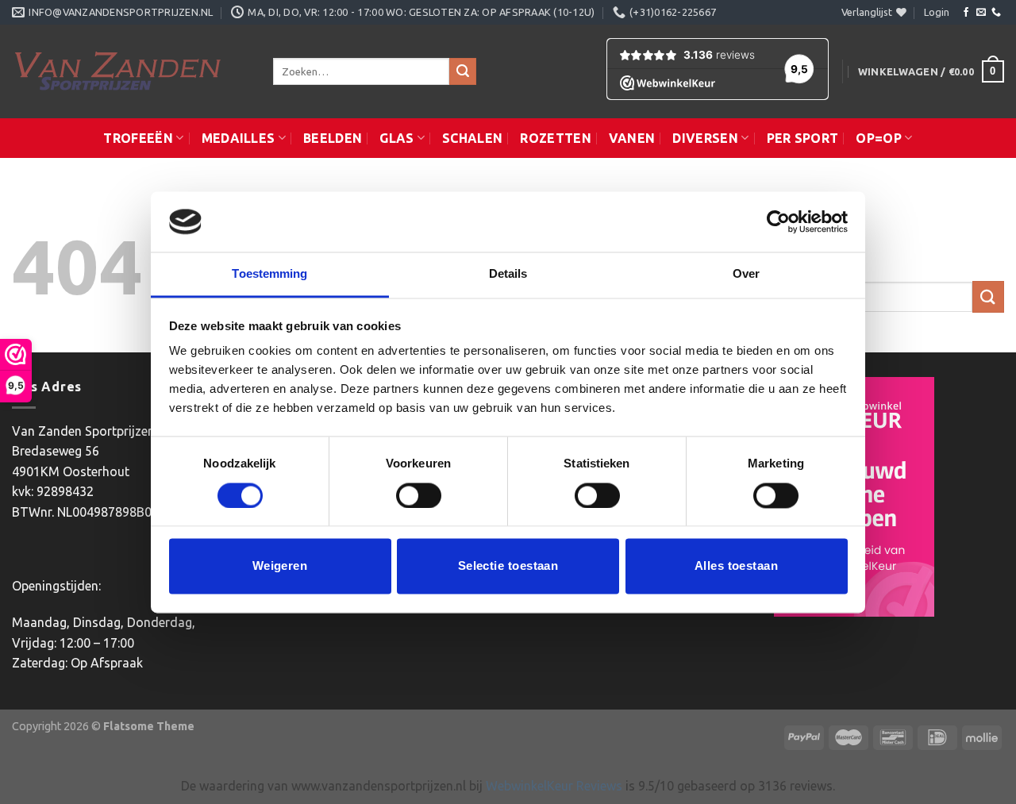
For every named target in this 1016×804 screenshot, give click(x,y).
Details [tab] (508, 274)
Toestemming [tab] (269, 274)
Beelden (332, 138)
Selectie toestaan (508, 566)
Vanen (632, 138)
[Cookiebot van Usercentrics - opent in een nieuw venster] (778, 221)
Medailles (238, 138)
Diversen (705, 138)
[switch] (418, 495)
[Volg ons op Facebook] (966, 12)
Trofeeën (138, 138)
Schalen (472, 138)
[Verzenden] (462, 71)
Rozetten (555, 138)
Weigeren (280, 566)
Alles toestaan (736, 566)
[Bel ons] (996, 12)
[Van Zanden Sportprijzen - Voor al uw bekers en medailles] (130, 71)
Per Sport (803, 138)
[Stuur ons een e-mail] (981, 12)
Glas (396, 138)
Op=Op (879, 138)
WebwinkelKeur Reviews (554, 786)
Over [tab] (746, 274)
